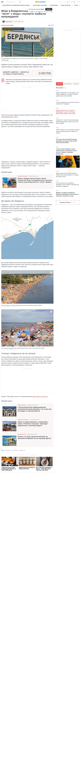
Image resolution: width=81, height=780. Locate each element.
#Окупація (22, 450)
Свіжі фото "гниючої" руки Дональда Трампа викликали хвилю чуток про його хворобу (67, 121)
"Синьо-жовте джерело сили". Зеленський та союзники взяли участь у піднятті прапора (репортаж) (66, 151)
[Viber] (62, 1)
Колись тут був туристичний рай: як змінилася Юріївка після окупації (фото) (34, 437)
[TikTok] (74, 2)
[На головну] (40, 2)
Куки (42, 9)
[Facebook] (60, 2)
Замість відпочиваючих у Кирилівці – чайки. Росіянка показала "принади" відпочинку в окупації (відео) (33, 423)
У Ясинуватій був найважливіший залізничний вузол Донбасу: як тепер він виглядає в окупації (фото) (34, 409)
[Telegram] (65, 2)
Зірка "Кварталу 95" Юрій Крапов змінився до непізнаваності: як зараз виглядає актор (67, 175)
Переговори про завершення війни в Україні (16, 5)
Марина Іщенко (8, 21)
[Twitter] (70, 2)
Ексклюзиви (54, 5)
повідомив (9, 115)
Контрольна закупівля (40, 5)
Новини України (21, 405)
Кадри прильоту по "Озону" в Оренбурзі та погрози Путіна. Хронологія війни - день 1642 (65, 112)
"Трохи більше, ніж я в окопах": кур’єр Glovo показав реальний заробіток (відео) (67, 131)
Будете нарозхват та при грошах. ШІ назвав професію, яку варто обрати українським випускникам (67, 94)
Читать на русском (7, 25)
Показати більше (65, 202)
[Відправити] (20, 2)
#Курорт (15, 450)
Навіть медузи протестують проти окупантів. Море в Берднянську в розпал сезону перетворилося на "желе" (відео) (35, 180)
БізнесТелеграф (66, 5)
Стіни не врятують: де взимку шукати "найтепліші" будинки (67, 103)
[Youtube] (67, 2)
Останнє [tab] (59, 83)
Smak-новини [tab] (68, 83)
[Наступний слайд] (79, 5)
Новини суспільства (23, 419)
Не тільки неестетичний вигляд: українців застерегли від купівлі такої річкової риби (66, 141)
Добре (49, 9)
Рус (79, 2)
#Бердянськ (8, 450)
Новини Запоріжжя (22, 176)
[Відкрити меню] (2, 2)
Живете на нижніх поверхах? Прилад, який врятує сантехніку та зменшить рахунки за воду (67, 194)
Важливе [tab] (76, 83)
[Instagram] (72, 2)
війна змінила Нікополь (40, 396)
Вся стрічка (59, 87)
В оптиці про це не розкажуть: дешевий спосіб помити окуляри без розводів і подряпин (67, 184)
